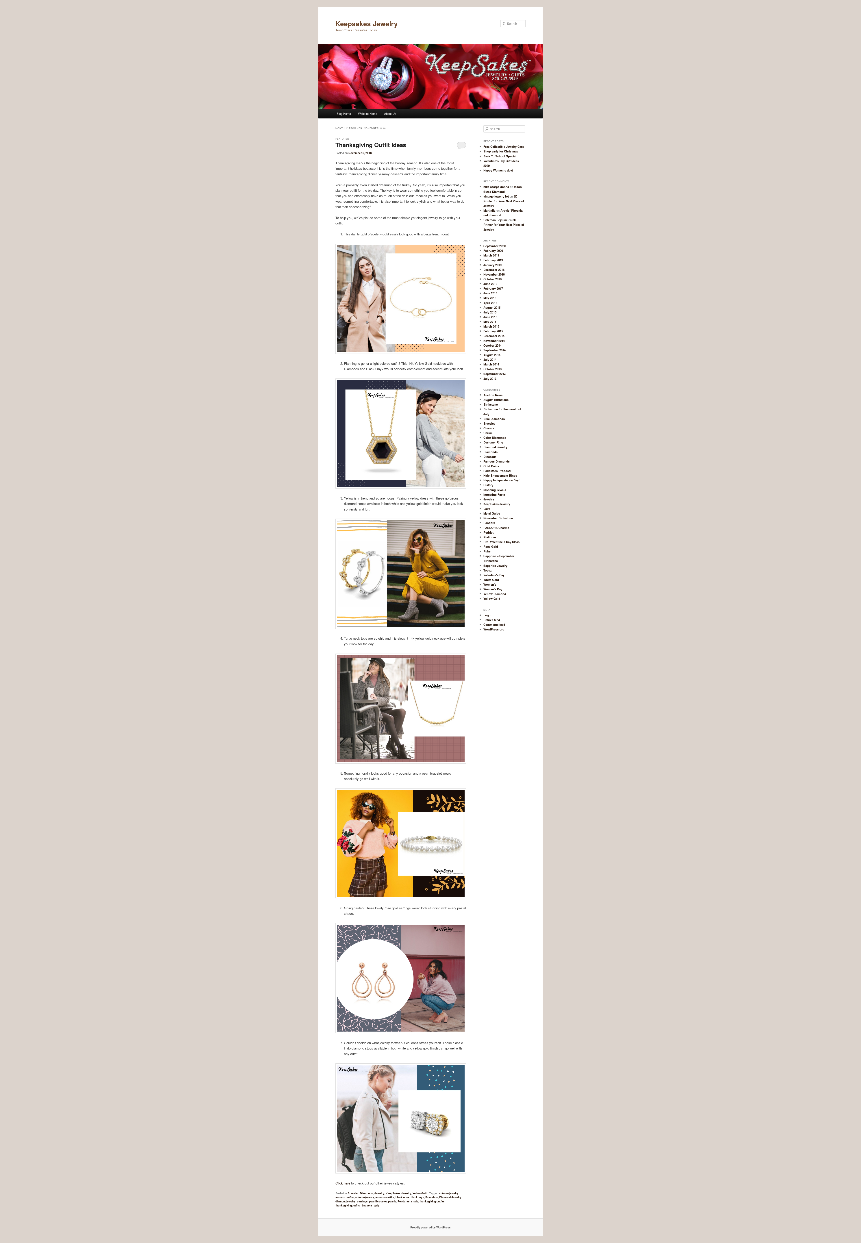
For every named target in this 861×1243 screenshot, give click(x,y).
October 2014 (492, 345)
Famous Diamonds (496, 461)
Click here (342, 1183)
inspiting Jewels (494, 490)
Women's (489, 584)
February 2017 (493, 288)
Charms (488, 428)
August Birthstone (496, 400)
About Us (390, 113)
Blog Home (344, 113)
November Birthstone (498, 518)
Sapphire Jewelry (495, 565)
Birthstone (490, 404)
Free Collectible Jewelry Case (503, 146)
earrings (362, 1201)
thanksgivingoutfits (347, 1205)
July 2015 (489, 312)
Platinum (489, 537)
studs (414, 1201)
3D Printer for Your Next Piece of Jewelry (503, 201)
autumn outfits (344, 1197)
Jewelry (379, 1193)
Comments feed (494, 624)
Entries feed (491, 620)
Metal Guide (491, 513)
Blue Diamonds (494, 419)
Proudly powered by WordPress (430, 1227)
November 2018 (494, 274)
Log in (487, 615)
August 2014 (491, 355)
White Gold (491, 580)
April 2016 (490, 303)
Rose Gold (490, 546)
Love (486, 508)
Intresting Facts (494, 494)
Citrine (488, 433)
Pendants (404, 1201)
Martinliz (489, 210)
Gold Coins (491, 466)
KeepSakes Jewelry (398, 1193)
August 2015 (491, 307)
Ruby (487, 551)
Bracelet (353, 1193)
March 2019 (491, 255)
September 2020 (494, 246)
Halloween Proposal (497, 471)
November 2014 (494, 341)
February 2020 (493, 250)
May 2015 (489, 321)
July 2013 (489, 378)
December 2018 (493, 269)
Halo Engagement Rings (500, 475)
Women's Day (492, 589)
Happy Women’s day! (498, 170)
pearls (392, 1201)
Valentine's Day (493, 575)
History (488, 485)
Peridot (488, 532)
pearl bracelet (378, 1201)
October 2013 (492, 369)
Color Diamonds (494, 437)
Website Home (367, 113)
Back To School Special (499, 156)
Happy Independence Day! (501, 480)
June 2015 (490, 317)
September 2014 (494, 350)
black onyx (402, 1197)
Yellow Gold (420, 1193)
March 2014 (491, 364)
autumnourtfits (384, 1197)
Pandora (489, 523)
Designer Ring (493, 442)
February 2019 (493, 260)
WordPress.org (493, 629)
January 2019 (492, 265)
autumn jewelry (449, 1193)
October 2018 (492, 279)
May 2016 (489, 298)
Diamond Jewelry (450, 1197)
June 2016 (490, 293)
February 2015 (493, 331)
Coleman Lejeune (495, 220)
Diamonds (366, 1193)
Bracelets (431, 1197)
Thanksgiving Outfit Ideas (370, 145)
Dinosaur (489, 456)
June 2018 (490, 284)
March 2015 (491, 326)
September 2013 (494, 374)
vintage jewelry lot (496, 196)
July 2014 (489, 359)
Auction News (492, 395)
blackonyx (417, 1197)
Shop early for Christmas (500, 151)
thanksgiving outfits (432, 1201)
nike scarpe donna (496, 187)
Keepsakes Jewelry (366, 23)
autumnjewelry (364, 1197)
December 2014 (493, 336)
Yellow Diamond (494, 594)
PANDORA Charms (496, 528)
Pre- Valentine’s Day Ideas (501, 542)
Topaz (487, 570)
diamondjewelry (345, 1201)
